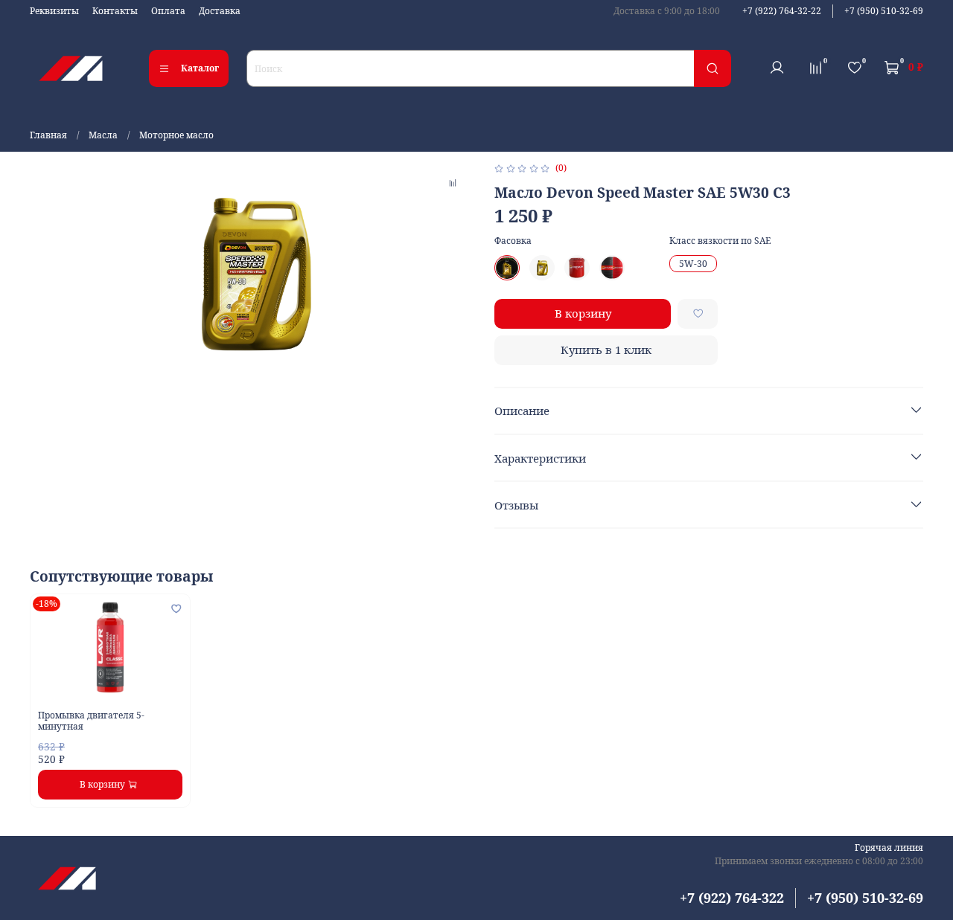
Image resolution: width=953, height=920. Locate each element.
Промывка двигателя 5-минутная (91, 720)
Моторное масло (176, 135)
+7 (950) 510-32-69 (883, 10)
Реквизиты (54, 10)
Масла (103, 135)
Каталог (200, 68)
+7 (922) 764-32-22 (781, 10)
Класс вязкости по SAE (720, 241)
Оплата (168, 10)
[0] (815, 68)
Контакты (115, 10)
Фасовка (513, 241)
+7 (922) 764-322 (732, 898)
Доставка (219, 10)
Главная (48, 135)
